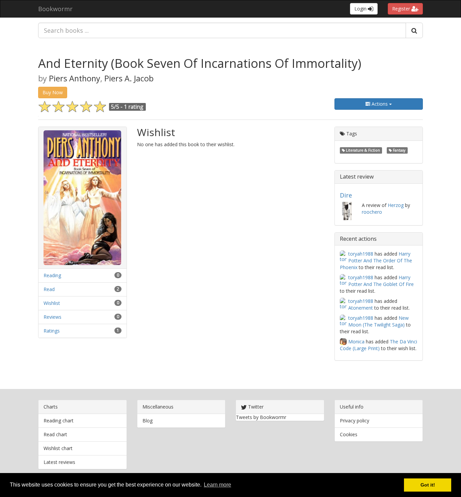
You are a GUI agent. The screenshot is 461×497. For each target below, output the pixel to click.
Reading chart (59, 420)
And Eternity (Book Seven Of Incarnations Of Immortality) (199, 63)
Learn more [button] (217, 485)
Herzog (396, 205)
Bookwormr (55, 9)
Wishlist (52, 303)
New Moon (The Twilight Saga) (378, 321)
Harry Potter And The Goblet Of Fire (381, 280)
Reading (52, 275)
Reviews (52, 317)
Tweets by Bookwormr (261, 417)
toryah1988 (360, 254)
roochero (372, 212)
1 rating (133, 106)
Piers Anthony (74, 78)
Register (401, 8)
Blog (147, 420)
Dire (346, 195)
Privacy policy (354, 420)
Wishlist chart (58, 448)
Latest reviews (59, 462)
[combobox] (222, 30)
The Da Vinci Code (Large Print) (378, 344)
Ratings (52, 331)
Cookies (348, 434)
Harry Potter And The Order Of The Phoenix (376, 260)
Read (49, 289)
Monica (356, 341)
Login (361, 8)
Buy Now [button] (53, 92)
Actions (379, 104)
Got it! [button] (428, 485)
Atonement (360, 308)
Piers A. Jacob (129, 78)
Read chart (55, 434)
